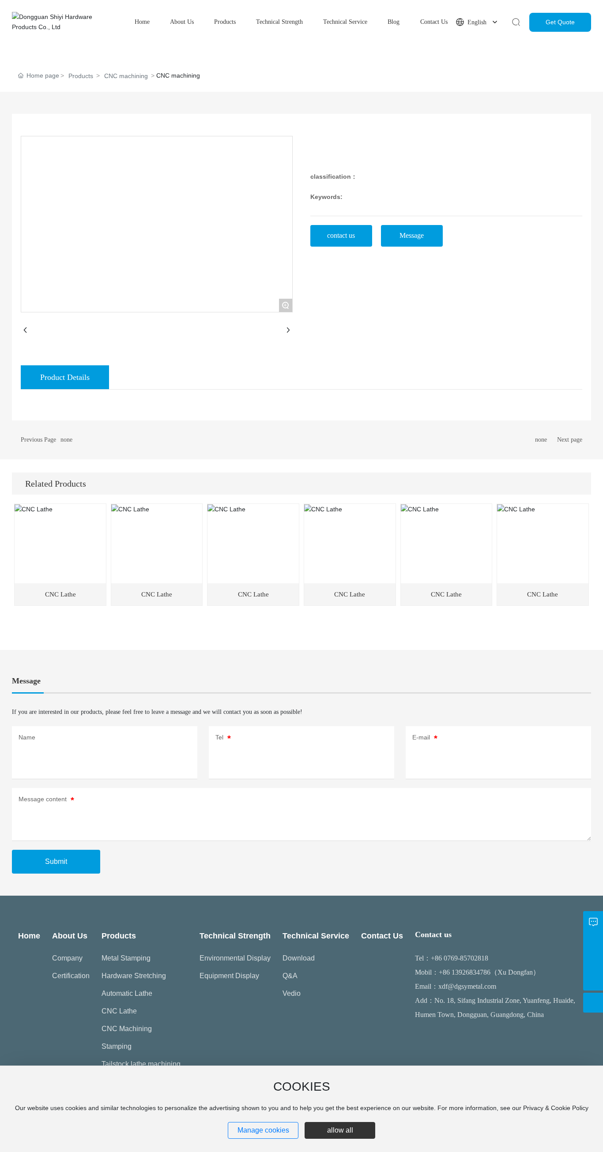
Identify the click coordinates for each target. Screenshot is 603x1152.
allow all (340, 1130)
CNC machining (126, 75)
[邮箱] (593, 941)
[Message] (593, 921)
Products (80, 75)
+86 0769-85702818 (459, 958)
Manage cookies (263, 1130)
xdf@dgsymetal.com (467, 986)
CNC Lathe (60, 594)
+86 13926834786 (464, 972)
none (66, 439)
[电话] (593, 961)
